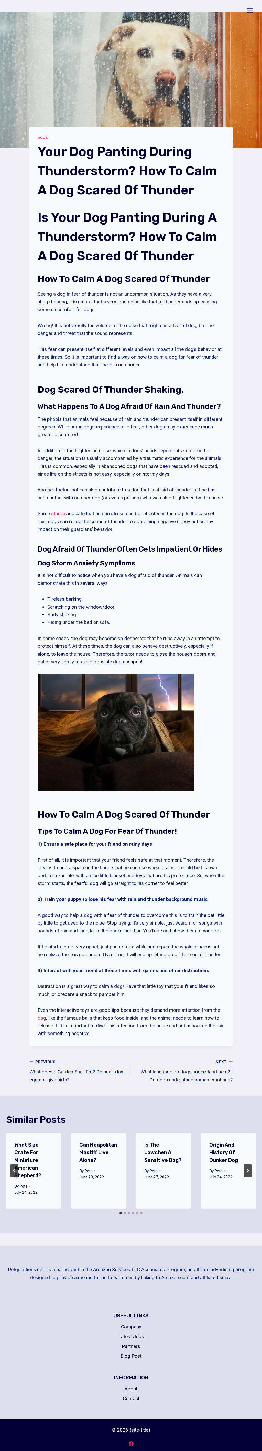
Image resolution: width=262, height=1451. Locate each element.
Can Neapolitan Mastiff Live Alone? (98, 1152)
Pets (23, 1186)
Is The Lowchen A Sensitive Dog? (163, 1152)
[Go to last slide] (14, 1170)
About (131, 1389)
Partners (131, 1346)
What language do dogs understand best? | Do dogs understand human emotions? (186, 1071)
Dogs (43, 138)
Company (131, 1327)
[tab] (120, 1213)
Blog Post (131, 1356)
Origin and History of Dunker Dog (223, 1152)
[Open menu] (250, 10)
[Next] (248, 1170)
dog (42, 1018)
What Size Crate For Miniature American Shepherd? (27, 1160)
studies (58, 513)
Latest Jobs (131, 1336)
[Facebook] (131, 1443)
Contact (131, 1398)
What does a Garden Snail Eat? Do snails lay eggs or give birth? (76, 1071)
